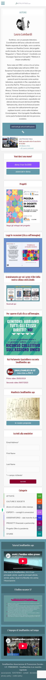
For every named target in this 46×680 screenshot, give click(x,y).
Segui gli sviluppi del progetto (18, 225)
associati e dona (23, 172)
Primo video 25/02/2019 (16, 378)
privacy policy (6, 676)
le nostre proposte (23, 423)
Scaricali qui (11, 304)
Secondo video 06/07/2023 (17, 383)
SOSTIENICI (17, 673)
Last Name (10, 464)
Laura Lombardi (27, 148)
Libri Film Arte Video (26, 139)
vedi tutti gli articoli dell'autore (23, 127)
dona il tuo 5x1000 (23, 165)
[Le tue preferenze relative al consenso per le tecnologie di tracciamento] (2, 510)
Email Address (12, 442)
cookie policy (17, 676)
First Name (10, 453)
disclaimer (33, 673)
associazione (6, 673)
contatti (25, 673)
